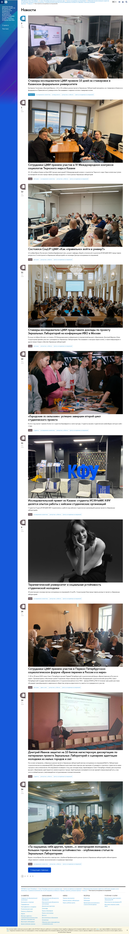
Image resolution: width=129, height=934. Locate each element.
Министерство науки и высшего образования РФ (113, 899)
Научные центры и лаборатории (71, 900)
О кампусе (25, 895)
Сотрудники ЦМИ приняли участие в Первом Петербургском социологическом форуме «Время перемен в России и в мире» (67, 670)
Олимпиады (45, 908)
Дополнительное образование (50, 917)
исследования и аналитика (43, 94)
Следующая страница (39, 870)
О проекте (5, 25)
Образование (47, 895)
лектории (36, 179)
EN (115, 1)
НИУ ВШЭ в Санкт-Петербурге (29, 888)
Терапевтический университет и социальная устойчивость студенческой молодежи (64, 586)
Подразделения (25, 904)
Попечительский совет (27, 909)
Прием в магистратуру (47, 913)
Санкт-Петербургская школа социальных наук (50, 888)
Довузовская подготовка (48, 906)
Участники (5, 29)
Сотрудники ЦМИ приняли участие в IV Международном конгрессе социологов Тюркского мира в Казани (70, 166)
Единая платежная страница (28, 924)
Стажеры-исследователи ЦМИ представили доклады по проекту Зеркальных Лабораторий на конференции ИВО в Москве (69, 331)
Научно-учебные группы (69, 902)
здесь (97, 929)
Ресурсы (87, 895)
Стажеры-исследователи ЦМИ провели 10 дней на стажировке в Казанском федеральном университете (69, 82)
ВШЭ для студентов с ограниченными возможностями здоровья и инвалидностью (29, 917)
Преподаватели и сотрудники (28, 906)
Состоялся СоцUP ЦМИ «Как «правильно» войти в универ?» (66, 249)
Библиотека (87, 898)
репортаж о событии (67, 94)
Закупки (23, 913)
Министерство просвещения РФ (113, 902)
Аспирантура (45, 920)
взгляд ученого (56, 94)
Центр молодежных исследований (84, 94)
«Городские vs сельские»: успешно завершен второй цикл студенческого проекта (64, 418)
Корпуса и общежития (26, 911)
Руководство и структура (27, 902)
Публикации (87, 900)
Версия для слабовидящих (28, 921)
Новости (85, 890)
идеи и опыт (44, 687)
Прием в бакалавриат (47, 910)
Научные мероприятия (68, 898)
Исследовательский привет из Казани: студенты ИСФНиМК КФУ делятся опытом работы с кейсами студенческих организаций (69, 502)
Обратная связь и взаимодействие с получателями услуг (51, 923)
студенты (36, 430)
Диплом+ (44, 915)
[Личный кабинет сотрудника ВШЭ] (123, 2)
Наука (65, 895)
